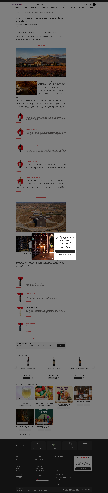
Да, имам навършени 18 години (65, 251)
